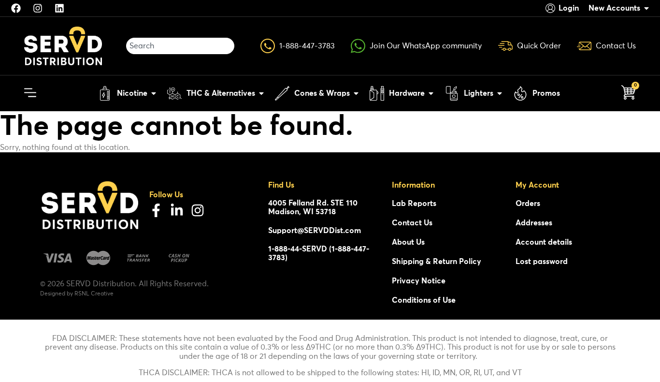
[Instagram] (197, 210)
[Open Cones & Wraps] (356, 93)
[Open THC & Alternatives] (261, 93)
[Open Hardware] (431, 93)
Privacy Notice (418, 281)
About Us (408, 242)
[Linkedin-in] (177, 210)
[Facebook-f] (156, 210)
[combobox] (180, 46)
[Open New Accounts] (646, 8)
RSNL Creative (94, 294)
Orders (528, 203)
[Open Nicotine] (154, 93)
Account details (544, 242)
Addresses (534, 223)
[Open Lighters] (499, 93)
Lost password (542, 261)
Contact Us (412, 223)
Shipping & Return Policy (436, 261)
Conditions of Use (424, 300)
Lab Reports (414, 203)
